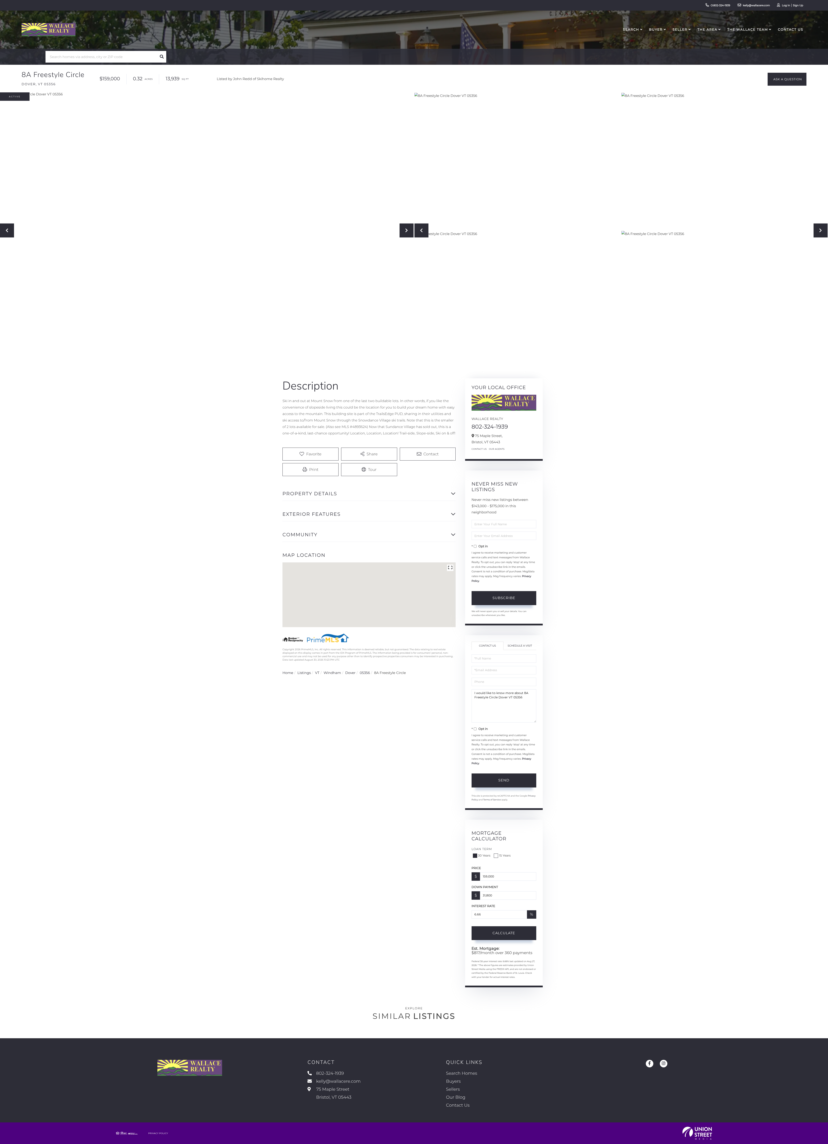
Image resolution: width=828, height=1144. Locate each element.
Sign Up (798, 5)
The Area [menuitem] (707, 29)
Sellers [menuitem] (453, 1089)
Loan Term (482, 849)
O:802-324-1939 (720, 5)
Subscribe (503, 598)
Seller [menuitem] (680, 29)
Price (476, 868)
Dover (350, 673)
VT (317, 673)
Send (503, 780)
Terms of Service (492, 799)
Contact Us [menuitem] (790, 29)
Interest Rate (483, 906)
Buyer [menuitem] (656, 29)
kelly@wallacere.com (756, 5)
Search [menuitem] (631, 29)
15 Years (505, 855)
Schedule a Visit (520, 645)
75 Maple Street (333, 1093)
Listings (304, 673)
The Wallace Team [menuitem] (747, 29)
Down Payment (485, 887)
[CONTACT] (787, 79)
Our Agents (497, 449)
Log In (786, 5)
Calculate (503, 933)
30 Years (484, 855)
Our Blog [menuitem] (455, 1097)
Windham (332, 673)
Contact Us (479, 449)
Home (287, 673)
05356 (365, 673)
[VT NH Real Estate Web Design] (697, 1133)
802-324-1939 (490, 426)
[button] (161, 57)
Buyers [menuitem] (453, 1081)
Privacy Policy (158, 1133)
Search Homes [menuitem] (461, 1073)
